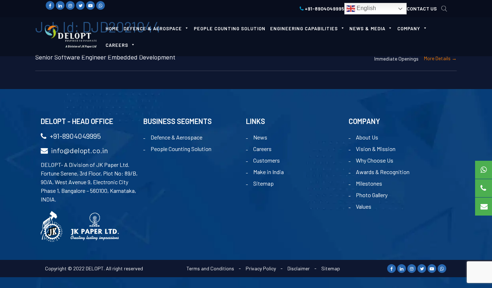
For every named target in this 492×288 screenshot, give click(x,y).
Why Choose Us (374, 160)
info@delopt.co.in (79, 150)
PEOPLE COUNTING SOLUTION (229, 28)
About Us (367, 137)
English (365, 8)
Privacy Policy (261, 268)
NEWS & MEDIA (367, 28)
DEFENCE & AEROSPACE (153, 28)
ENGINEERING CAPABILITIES (304, 28)
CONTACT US (422, 8)
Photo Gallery (372, 194)
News (260, 137)
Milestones (369, 183)
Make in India (268, 171)
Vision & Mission (375, 148)
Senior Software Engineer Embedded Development (105, 57)
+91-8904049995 (324, 8)
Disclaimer (298, 268)
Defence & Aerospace (176, 137)
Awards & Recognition (383, 171)
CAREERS (117, 45)
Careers (262, 148)
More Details (438, 58)
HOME (112, 28)
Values (363, 206)
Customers (266, 160)
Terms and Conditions (210, 268)
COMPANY (408, 28)
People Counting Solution (181, 148)
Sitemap (263, 183)
